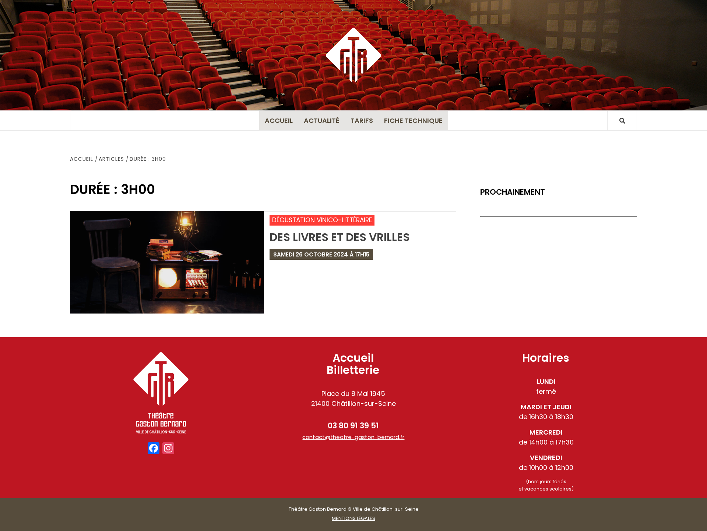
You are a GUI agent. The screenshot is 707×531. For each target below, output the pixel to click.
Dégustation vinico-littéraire (322, 220)
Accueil (279, 120)
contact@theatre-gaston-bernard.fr (353, 437)
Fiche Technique (413, 120)
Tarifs (362, 120)
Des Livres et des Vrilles (340, 237)
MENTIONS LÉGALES (353, 518)
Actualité (322, 120)
